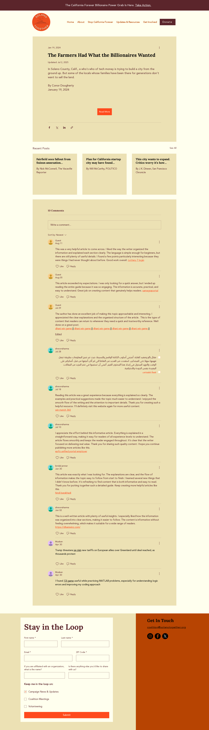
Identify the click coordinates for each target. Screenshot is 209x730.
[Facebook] (158, 636)
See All (173, 148)
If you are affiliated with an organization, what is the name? (44, 668)
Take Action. (143, 5)
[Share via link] (71, 127)
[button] (100, 22)
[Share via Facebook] (49, 127)
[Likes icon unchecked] (57, 266)
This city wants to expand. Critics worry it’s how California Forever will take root (154, 160)
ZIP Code (81, 652)
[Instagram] (150, 636)
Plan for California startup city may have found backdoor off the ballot (103, 160)
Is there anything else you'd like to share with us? (88, 668)
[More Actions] (159, 242)
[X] (165, 636)
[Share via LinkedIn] (64, 127)
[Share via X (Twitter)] (56, 127)
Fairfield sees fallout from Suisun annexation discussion (53, 160)
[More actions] (159, 47)
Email (27, 652)
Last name (67, 637)
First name (30, 637)
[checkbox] (106, 363)
